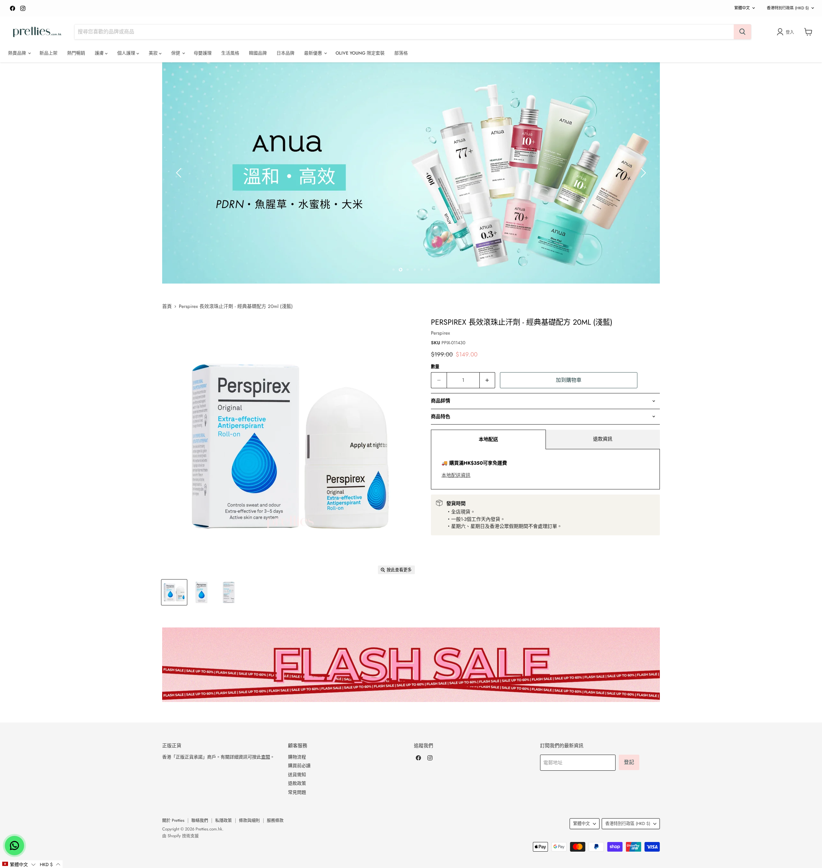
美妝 (154, 53)
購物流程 (297, 757)
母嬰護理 (203, 53)
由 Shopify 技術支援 (180, 836)
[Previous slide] (179, 172)
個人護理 (126, 53)
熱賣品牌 (17, 53)
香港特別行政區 (788, 8)
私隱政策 (223, 820)
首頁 (167, 306)
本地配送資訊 (456, 475)
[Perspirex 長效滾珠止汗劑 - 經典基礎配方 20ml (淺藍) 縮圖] (174, 592)
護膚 (100, 53)
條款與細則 (249, 820)
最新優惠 (313, 53)
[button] (19, 864)
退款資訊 (602, 439)
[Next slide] (642, 172)
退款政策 (297, 783)
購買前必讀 (299, 765)
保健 (176, 53)
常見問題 (297, 792)
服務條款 (275, 820)
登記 (629, 762)
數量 (435, 366)
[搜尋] (742, 31)
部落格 (401, 53)
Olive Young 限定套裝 (360, 53)
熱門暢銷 (76, 53)
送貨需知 (297, 774)
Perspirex (440, 333)
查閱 (265, 757)
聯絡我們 (199, 820)
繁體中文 (742, 8)
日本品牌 (285, 53)
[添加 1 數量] (487, 380)
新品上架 (48, 53)
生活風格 (230, 53)
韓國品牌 (258, 53)
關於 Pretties (173, 820)
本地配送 (488, 439)
